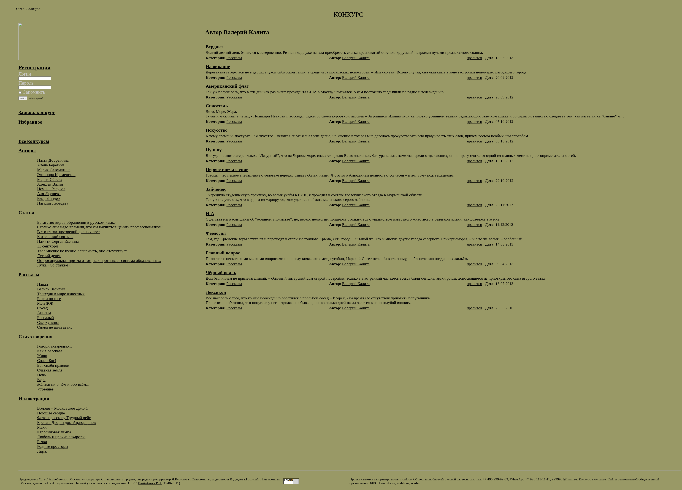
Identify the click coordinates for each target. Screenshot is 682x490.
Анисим (44, 312)
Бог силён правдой (53, 365)
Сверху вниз (48, 322)
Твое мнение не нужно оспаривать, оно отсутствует (82, 251)
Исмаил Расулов (51, 188)
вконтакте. (599, 479)
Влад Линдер (48, 198)
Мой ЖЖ (45, 303)
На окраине (218, 66)
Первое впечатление (227, 169)
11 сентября (47, 246)
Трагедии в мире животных (61, 293)
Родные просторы (52, 446)
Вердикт (214, 46)
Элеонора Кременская (56, 174)
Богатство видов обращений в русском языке (76, 222)
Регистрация (34, 67)
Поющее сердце (51, 413)
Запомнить (33, 92)
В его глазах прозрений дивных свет (68, 231)
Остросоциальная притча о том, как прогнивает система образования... (99, 260)
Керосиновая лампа (54, 432)
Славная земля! (50, 370)
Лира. (42, 451)
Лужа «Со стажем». (54, 265)
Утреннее (45, 389)
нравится (474, 58)
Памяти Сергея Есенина (58, 241)
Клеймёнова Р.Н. (150, 483)
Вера (41, 379)
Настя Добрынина (53, 160)
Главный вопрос (223, 252)
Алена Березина (50, 165)
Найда (42, 284)
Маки (42, 427)
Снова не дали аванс (54, 327)
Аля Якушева (49, 193)
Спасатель (217, 105)
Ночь (41, 375)
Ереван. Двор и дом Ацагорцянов (66, 422)
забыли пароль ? (36, 98)
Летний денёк (49, 255)
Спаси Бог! (46, 360)
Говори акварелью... (54, 346)
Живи (42, 355)
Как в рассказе (49, 351)
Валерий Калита (356, 58)
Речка (42, 441)
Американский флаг (227, 86)
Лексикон (216, 292)
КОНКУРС (348, 14)
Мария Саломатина (53, 169)
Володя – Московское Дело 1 (62, 408)
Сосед (42, 308)
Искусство (217, 130)
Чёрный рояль (221, 272)
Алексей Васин (50, 184)
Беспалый (45, 317)
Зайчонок (216, 189)
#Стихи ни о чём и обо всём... (63, 384)
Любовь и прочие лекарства (61, 436)
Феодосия (216, 233)
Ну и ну (214, 149)
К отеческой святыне (55, 236)
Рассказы (234, 58)
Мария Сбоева (49, 179)
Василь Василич (51, 289)
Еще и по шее (49, 298)
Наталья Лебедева (52, 203)
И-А (210, 213)
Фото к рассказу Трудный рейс (64, 417)
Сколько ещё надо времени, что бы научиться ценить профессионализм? (100, 227)
